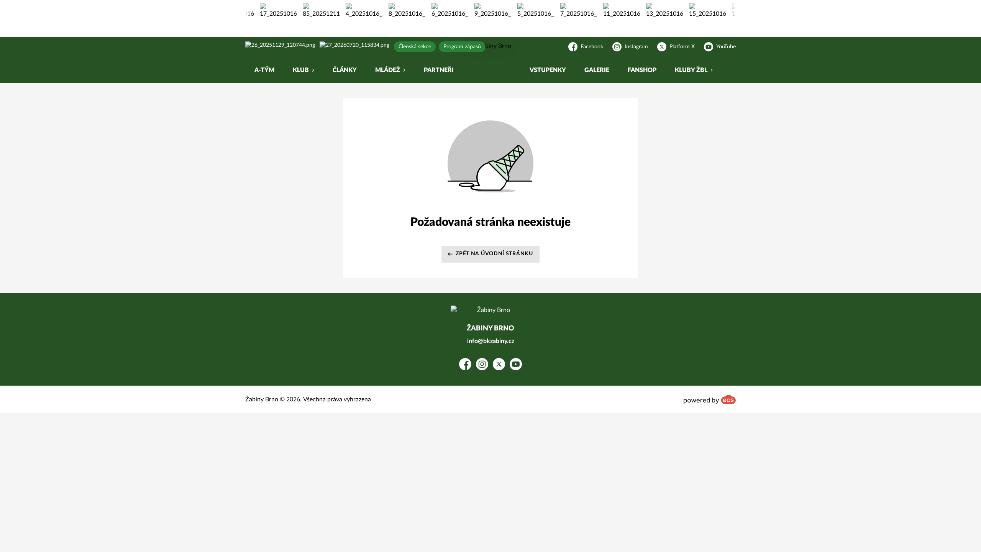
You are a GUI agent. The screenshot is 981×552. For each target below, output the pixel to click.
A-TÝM (264, 70)
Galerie (596, 70)
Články (345, 70)
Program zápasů (462, 46)
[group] (271, 10)
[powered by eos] (710, 399)
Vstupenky (548, 70)
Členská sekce (415, 46)
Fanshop (642, 70)
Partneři (439, 70)
